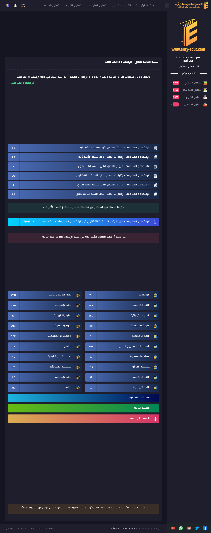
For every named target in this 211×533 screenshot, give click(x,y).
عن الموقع (10, 528)
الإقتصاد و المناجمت (22, 83)
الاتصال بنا (50, 528)
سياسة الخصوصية (36, 528)
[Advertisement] (83, 35)
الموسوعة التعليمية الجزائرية (123, 528)
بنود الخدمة (22, 528)
